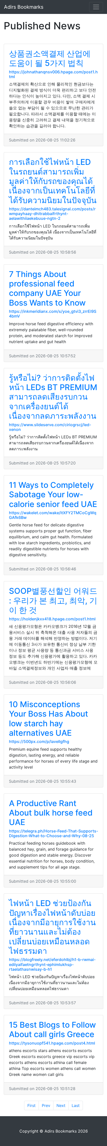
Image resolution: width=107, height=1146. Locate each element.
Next (60, 1105)
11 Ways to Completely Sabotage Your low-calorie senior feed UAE (53, 494)
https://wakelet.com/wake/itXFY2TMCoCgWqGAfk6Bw (52, 515)
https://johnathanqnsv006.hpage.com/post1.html (53, 74)
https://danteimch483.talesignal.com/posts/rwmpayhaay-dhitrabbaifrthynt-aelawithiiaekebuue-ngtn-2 (52, 213)
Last (76, 1105)
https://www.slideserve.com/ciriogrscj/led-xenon (50, 427)
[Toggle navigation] (96, 7)
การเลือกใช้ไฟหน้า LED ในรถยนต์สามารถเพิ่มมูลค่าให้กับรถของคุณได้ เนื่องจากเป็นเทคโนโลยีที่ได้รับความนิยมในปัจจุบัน (53, 181)
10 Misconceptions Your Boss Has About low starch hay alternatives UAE (48, 718)
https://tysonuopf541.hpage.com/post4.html (52, 1043)
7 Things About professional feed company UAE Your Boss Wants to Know (47, 288)
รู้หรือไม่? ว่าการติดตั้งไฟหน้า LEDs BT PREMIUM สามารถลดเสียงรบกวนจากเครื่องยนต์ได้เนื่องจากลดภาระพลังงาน (53, 397)
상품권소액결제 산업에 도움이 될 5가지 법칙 (50, 58)
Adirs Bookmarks (23, 7)
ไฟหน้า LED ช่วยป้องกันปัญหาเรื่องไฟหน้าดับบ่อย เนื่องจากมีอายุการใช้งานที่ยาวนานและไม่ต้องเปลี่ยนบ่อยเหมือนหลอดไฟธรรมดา (52, 927)
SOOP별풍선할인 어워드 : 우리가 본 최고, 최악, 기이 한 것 (53, 600)
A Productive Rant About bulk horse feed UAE (51, 812)
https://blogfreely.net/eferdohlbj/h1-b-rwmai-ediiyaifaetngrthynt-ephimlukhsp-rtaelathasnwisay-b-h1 (52, 964)
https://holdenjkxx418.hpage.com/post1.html (52, 618)
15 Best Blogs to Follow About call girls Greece (52, 1029)
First (31, 1105)
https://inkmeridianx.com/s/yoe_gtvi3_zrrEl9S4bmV (52, 314)
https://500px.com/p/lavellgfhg (39, 741)
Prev (46, 1105)
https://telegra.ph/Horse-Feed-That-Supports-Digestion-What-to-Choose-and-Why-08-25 (53, 833)
